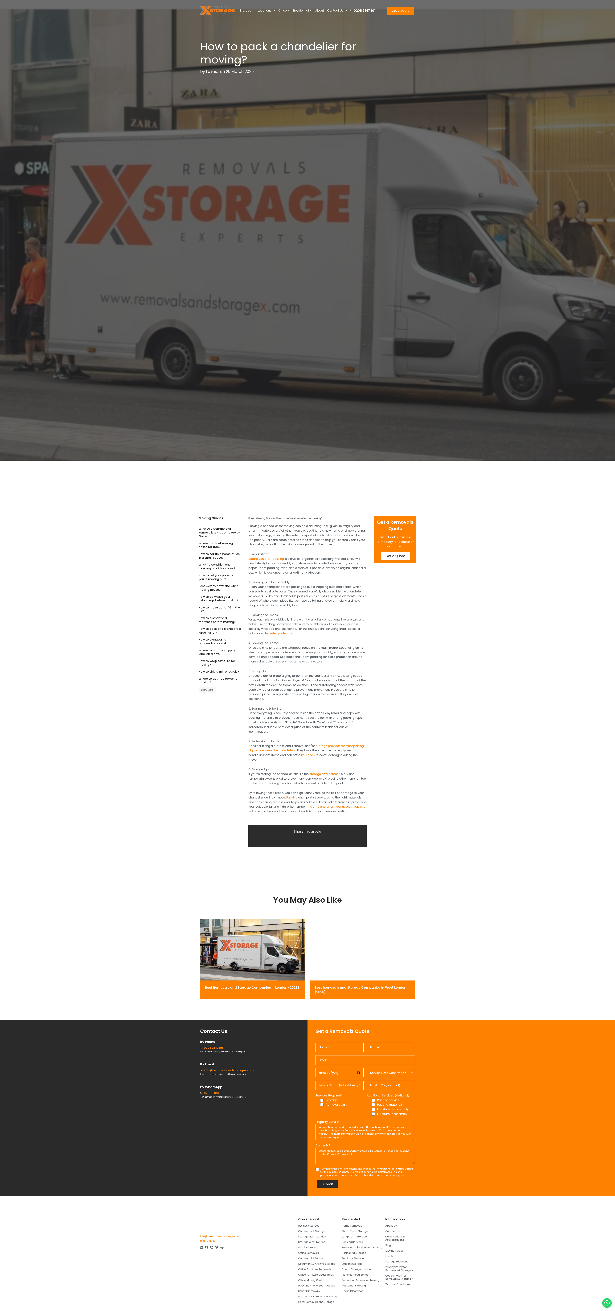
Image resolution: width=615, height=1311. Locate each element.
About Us (391, 1226)
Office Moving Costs (310, 1280)
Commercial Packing (311, 1258)
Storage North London (312, 1236)
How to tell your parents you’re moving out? (216, 577)
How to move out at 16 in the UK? (219, 609)
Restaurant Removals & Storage (318, 1296)
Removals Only (336, 1105)
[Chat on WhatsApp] (607, 1303)
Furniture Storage (353, 1258)
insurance (308, 755)
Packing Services (352, 1242)
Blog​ (388, 1245)
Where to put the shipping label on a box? (217, 652)
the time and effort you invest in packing (336, 807)
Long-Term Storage (354, 1236)
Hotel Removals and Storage (316, 1302)
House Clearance (352, 1291)
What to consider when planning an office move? (217, 566)
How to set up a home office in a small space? (219, 556)
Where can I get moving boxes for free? (216, 545)
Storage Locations (396, 1261)
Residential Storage (354, 1253)
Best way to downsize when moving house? (218, 588)
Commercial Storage (311, 1231)
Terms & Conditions (397, 1284)
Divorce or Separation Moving (360, 1280)
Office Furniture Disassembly (316, 1275)
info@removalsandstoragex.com (221, 1236)
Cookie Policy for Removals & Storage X (399, 1277)
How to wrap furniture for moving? (217, 663)
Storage (331, 1100)
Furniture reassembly (392, 1114)
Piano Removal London (356, 1275)
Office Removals (308, 1253)
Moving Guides (265, 518)
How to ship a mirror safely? (219, 671)
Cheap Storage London (356, 1269)
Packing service (388, 1100)
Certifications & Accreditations (395, 1238)
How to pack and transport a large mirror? (220, 630)
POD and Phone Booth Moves (316, 1285)
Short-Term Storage (355, 1231)
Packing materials (390, 1105)
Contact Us (392, 1231)
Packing (291, 797)
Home (251, 518)
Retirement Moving (354, 1285)
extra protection (281, 633)
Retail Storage (307, 1247)
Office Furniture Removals (314, 1269)
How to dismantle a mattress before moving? (217, 620)
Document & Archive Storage (316, 1264)
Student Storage (352, 1264)
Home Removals (352, 1226)
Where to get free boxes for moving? (219, 680)
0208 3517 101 (208, 1241)
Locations (391, 1256)
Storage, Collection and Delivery (362, 1247)
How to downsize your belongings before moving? (218, 598)
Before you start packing (266, 559)
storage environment (324, 774)
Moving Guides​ (394, 1251)
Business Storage (309, 1226)
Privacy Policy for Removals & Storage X (399, 1268)
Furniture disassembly (393, 1109)
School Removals (309, 1291)
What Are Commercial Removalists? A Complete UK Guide (219, 532)
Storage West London (311, 1242)
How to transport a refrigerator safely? (212, 641)
